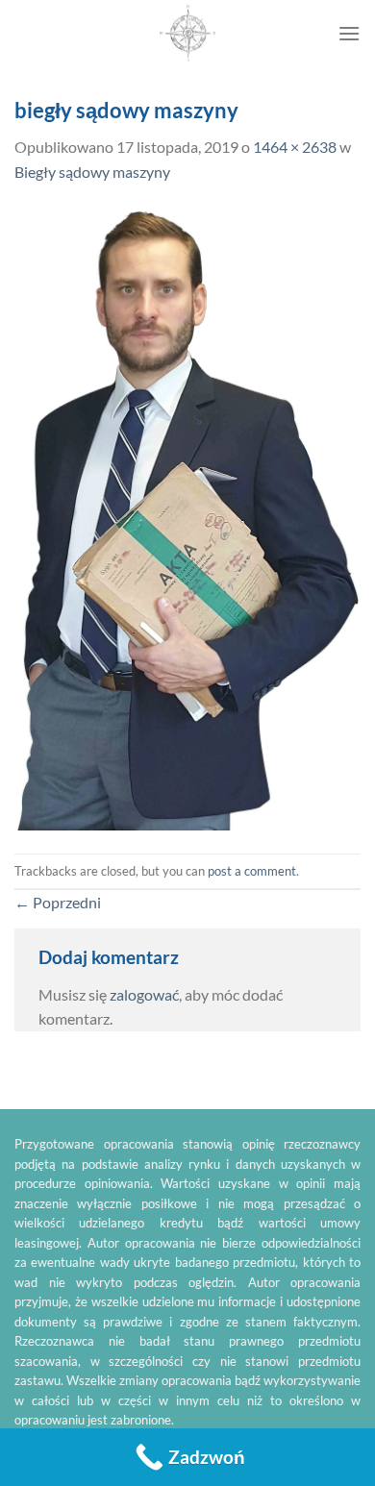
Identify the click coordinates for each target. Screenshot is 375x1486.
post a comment (252, 871)
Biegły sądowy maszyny (92, 171)
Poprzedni (57, 902)
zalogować (144, 994)
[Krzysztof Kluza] (187, 33)
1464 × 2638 (295, 146)
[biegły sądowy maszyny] (187, 517)
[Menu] (349, 33)
